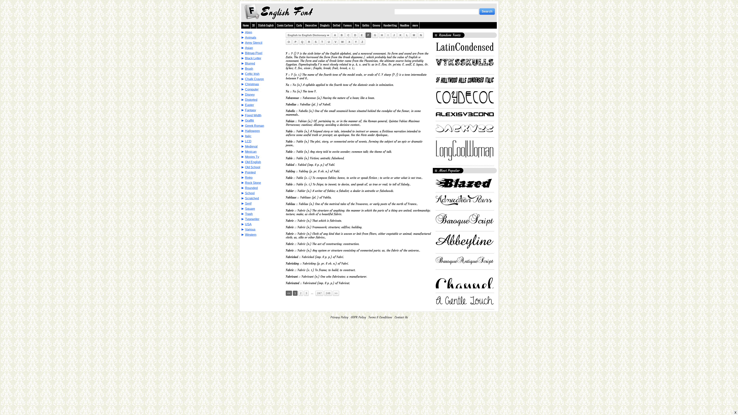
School (250, 193)
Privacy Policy (339, 317)
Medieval (251, 146)
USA (248, 224)
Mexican (251, 151)
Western (250, 234)
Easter (249, 105)
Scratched (252, 198)
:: (288, 53)
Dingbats (325, 25)
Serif (248, 203)
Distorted (251, 99)
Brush (249, 68)
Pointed (250, 172)
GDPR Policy (358, 317)
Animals (250, 37)
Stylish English (266, 25)
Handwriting (390, 25)
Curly (299, 25)
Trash (249, 214)
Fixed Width (253, 115)
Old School (252, 167)
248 (328, 293)
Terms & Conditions (380, 317)
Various (250, 229)
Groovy (376, 25)
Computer (251, 89)
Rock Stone (253, 182)
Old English (253, 162)
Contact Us (401, 317)
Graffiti (249, 120)
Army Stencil (253, 42)
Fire (357, 25)
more (415, 25)
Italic (248, 136)
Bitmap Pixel (253, 53)
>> (335, 293)
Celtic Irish (252, 74)
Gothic (365, 25)
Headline (404, 25)
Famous (347, 25)
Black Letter (253, 58)
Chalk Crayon (254, 79)
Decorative (311, 25)
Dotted (336, 25)
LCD (248, 141)
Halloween (252, 131)
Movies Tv (252, 157)
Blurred (250, 63)
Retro (249, 177)
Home (246, 25)
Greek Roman (254, 125)
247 (319, 293)
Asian (249, 48)
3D (253, 25)
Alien (248, 32)
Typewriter (252, 219)
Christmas (252, 84)
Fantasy (250, 110)
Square (250, 208)
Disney (250, 94)
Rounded (251, 188)
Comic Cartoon (285, 25)
